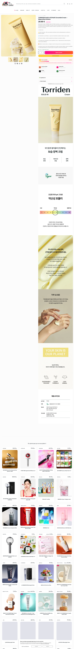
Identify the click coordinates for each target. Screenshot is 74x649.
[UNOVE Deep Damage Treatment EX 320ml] (10, 573)
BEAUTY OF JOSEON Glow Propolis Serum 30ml (64, 614)
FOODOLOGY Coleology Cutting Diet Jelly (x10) (28, 499)
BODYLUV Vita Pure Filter (46, 585)
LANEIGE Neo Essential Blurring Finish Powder (46, 614)
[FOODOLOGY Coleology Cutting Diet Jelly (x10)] (28, 488)
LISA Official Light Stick (10, 642)
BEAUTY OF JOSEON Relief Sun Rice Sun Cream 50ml (64, 585)
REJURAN (4, 448)
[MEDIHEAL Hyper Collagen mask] (64, 488)
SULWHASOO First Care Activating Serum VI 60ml (64, 557)
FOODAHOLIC (23, 534)
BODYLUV (40, 562)
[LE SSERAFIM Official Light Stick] (28, 573)
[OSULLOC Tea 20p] (46, 488)
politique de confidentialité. (45, 643)
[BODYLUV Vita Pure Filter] (46, 573)
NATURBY (58, 448)
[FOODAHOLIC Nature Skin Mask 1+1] (28, 545)
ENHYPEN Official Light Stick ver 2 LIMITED (10, 557)
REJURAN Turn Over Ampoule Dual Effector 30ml (10, 471)
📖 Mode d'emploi (42, 81)
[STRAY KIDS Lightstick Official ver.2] (28, 459)
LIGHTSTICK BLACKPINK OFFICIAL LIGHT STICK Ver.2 (46, 471)
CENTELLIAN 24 (23, 505)
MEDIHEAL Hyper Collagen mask (64, 499)
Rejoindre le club (68, 62)
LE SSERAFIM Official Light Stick (28, 585)
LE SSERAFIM (23, 562)
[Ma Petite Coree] (8, 4)
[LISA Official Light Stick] (10, 631)
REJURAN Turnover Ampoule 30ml (10, 527)
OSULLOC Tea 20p (46, 499)
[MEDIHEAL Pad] (46, 516)
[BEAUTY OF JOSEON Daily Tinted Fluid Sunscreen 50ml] (10, 602)
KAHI (58, 505)
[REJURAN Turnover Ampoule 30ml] (10, 516)
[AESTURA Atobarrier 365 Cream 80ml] (28, 631)
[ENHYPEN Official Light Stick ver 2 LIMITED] (10, 545)
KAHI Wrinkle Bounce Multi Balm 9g (64, 527)
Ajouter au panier (59, 52)
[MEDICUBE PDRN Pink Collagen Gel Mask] (46, 545)
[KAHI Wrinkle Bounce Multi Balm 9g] (64, 516)
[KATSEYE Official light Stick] (64, 631)
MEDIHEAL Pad (46, 527)
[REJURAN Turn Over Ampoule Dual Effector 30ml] (10, 459)
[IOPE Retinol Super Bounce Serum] (46, 631)
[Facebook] (17, 63)
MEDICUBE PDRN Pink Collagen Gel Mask (46, 557)
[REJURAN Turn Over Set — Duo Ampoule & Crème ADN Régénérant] (28, 602)
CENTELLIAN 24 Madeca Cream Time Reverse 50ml (28, 528)
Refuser (47, 646)
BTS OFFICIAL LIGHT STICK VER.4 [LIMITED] (10, 499)
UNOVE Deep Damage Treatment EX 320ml (10, 585)
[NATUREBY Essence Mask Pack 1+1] (64, 459)
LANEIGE (40, 591)
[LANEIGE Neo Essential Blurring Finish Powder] (46, 602)
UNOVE (4, 562)
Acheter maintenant (55, 55)
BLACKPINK (41, 448)
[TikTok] (19, 63)
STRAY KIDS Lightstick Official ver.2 (28, 470)
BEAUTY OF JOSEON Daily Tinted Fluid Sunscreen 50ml (9, 614)
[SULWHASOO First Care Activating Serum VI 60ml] (64, 545)
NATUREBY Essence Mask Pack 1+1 (64, 470)
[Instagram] (15, 63)
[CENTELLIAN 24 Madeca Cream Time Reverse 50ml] (28, 516)
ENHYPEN (4, 534)
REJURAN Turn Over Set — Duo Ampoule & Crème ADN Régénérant (28, 614)
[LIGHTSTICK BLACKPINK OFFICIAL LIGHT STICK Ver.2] (46, 459)
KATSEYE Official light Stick (64, 642)
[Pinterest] (21, 63)
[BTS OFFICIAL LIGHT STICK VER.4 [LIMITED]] (10, 488)
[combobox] (40, 4)
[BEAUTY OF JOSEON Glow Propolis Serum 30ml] (64, 602)
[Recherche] (64, 4)
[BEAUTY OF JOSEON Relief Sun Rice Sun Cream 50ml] (64, 573)
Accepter (36, 646)
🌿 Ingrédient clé (42, 77)
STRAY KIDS (23, 448)
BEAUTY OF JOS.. (60, 562)
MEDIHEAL (40, 505)
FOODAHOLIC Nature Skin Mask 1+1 (28, 556)
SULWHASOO (59, 534)
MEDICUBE (40, 534)
